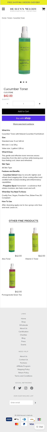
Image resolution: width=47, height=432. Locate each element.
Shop (23, 322)
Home (4, 18)
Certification (23, 332)
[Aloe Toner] (12, 240)
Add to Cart (23, 111)
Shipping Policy (23, 369)
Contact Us (23, 360)
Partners (23, 363)
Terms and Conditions (23, 376)
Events (23, 345)
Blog (23, 338)
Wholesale (23, 325)
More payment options (23, 124)
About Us (23, 328)
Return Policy (23, 373)
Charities (23, 335)
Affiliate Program (23, 366)
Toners (9, 18)
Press (23, 341)
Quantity (5, 99)
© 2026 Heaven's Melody (23, 415)
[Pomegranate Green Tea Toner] (12, 275)
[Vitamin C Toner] (35, 240)
